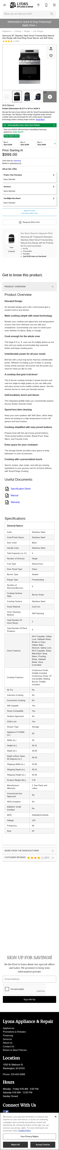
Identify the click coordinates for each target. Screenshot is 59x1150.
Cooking (17, 31)
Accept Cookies (43, 1145)
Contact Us (8, 1046)
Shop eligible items (11, 136)
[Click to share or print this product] (51, 48)
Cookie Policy (24, 1131)
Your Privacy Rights (29, 1136)
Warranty (15, 502)
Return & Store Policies (15, 1050)
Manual (14, 495)
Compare (11, 251)
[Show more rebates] (55, 143)
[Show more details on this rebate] (54, 125)
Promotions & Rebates (14, 1032)
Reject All (15, 1145)
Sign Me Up (29, 999)
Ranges (27, 31)
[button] (4, 5)
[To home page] (21, 5)
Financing (8, 1035)
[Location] (38, 5)
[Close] (55, 1116)
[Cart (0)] (54, 5)
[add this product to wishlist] (51, 55)
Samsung (17, 161)
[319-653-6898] (46, 5)
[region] (29, 1131)
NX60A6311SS (15, 164)
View (11, 248)
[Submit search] (52, 13)
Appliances (6, 31)
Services (7, 1039)
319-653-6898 (18, 1074)
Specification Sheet (21, 489)
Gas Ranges (38, 31)
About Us (7, 1043)
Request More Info (31, 222)
